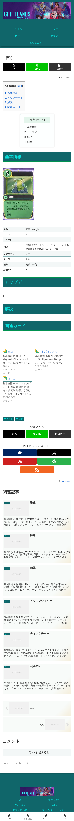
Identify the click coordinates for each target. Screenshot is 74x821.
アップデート (14, 97)
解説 (9, 102)
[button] (60, 67)
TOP (19, 800)
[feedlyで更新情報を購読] (54, 461)
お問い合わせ (20, 810)
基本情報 (11, 93)
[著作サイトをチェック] (20, 452)
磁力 (10, 351)
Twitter (54, 805)
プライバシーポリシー (54, 810)
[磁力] (19, 362)
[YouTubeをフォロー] (20, 461)
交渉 (20, 419)
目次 (32, 120)
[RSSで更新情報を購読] (37, 469)
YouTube (20, 805)
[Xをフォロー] (54, 452)
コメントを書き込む (37, 752)
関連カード (12, 107)
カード (10, 419)
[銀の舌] (19, 390)
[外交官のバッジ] (51, 360)
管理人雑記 (54, 800)
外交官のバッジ (49, 351)
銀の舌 (11, 379)
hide (19, 86)
